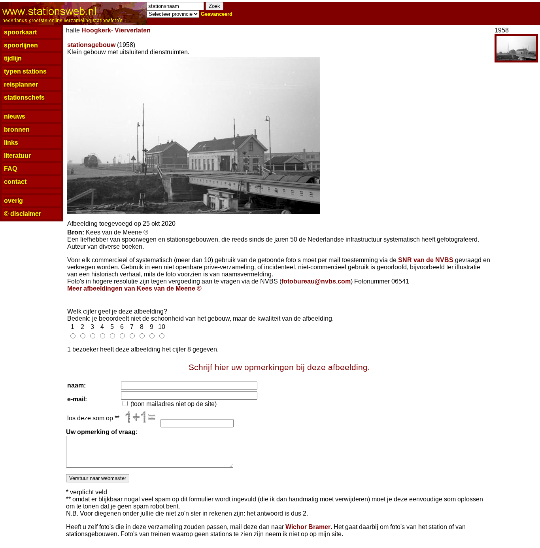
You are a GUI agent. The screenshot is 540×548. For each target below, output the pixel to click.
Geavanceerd (216, 14)
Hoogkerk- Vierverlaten (116, 30)
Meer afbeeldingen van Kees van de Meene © (134, 288)
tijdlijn (13, 58)
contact (15, 181)
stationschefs (24, 97)
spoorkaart (20, 32)
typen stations (25, 71)
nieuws (14, 116)
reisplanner (21, 84)
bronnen (17, 129)
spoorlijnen (21, 45)
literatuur (17, 155)
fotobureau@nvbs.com (316, 281)
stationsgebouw (91, 45)
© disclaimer (22, 213)
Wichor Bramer (307, 526)
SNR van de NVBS (425, 260)
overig (13, 200)
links (11, 142)
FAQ (10, 168)
